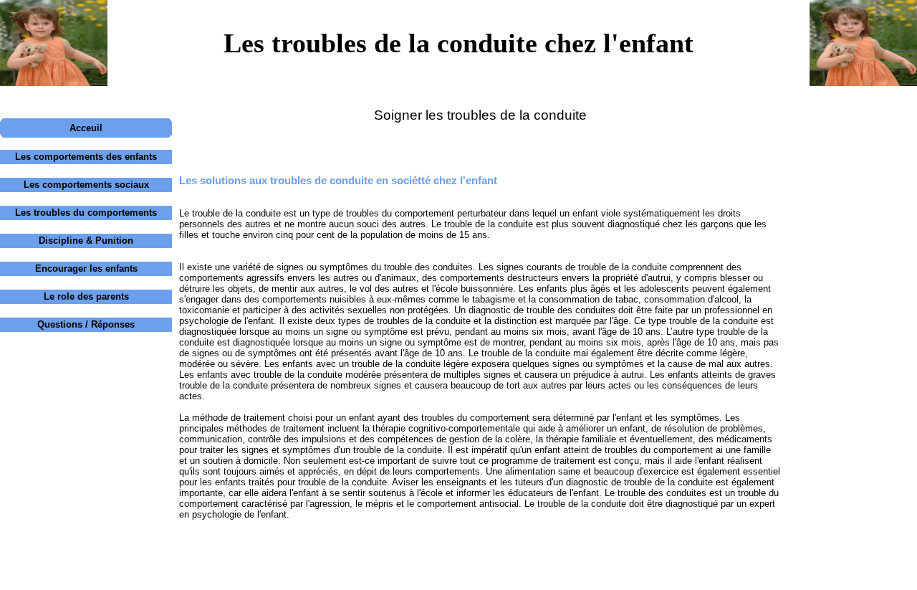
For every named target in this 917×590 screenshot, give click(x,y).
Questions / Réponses (86, 324)
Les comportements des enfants (86, 156)
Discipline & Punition (86, 240)
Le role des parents (86, 296)
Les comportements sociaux (86, 184)
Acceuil (85, 128)
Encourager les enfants (86, 268)
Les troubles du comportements (86, 212)
